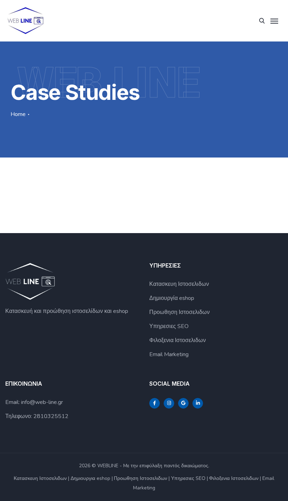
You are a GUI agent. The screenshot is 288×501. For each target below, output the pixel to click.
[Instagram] (169, 403)
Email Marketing (169, 354)
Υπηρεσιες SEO (169, 326)
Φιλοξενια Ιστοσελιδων (177, 340)
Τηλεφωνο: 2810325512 (36, 416)
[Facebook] (154, 403)
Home (18, 114)
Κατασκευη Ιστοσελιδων (179, 284)
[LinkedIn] (197, 403)
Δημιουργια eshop (90, 478)
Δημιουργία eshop (171, 298)
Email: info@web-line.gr (34, 402)
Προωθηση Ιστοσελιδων (179, 312)
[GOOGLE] (183, 403)
